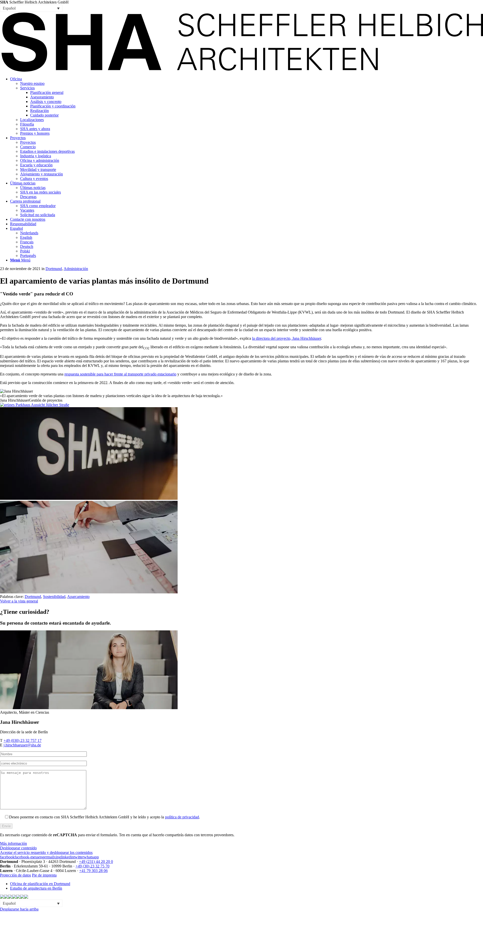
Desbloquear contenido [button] (18, 848)
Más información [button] (13, 843)
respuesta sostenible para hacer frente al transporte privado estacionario (120, 374)
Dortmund (54, 269)
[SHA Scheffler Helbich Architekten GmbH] (241, 70)
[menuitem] (246, 106)
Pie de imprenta (44, 875)
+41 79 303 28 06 (93, 870)
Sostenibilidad (54, 596)
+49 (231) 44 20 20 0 (96, 861)
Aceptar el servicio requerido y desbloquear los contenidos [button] (46, 852)
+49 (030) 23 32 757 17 (23, 740)
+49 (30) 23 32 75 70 (92, 866)
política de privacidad (182, 817)
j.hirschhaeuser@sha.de (22, 745)
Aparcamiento (78, 596)
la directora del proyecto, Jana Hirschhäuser (286, 338)
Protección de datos (15, 875)
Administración (76, 269)
